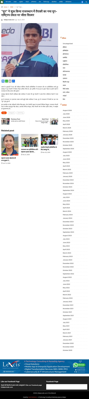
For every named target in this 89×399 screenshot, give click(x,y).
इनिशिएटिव (65, 50)
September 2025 (68, 148)
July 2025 (66, 155)
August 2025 (67, 152)
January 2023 (67, 260)
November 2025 (68, 142)
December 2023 (68, 221)
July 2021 (66, 322)
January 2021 (67, 340)
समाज (64, 85)
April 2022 (66, 291)
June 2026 (66, 117)
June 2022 (66, 284)
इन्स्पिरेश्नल (66, 54)
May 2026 (66, 121)
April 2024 (66, 208)
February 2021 (67, 336)
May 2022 (66, 288)
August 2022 (67, 277)
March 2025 (67, 169)
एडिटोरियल (65, 64)
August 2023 (67, 235)
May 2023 (66, 246)
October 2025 (67, 145)
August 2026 (67, 110)
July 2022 (66, 281)
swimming (20, 113)
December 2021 (68, 305)
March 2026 (67, 128)
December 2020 (68, 343)
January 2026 (67, 135)
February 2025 (68, 173)
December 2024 (68, 180)
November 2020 (68, 347)
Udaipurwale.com (9, 19)
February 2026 (68, 131)
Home (5, 7)
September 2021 (68, 315)
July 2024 (66, 197)
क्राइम (64, 75)
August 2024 (67, 194)
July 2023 (66, 239)
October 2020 (67, 350)
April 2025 (66, 166)
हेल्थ (64, 99)
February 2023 (68, 256)
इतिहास (65, 47)
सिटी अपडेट (66, 89)
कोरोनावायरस (66, 71)
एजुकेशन (65, 61)
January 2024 (67, 218)
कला (64, 68)
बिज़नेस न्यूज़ (66, 82)
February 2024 (68, 215)
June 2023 (66, 242)
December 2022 (68, 263)
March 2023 (67, 253)
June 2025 (66, 159)
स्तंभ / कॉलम (66, 92)
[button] (86, 2)
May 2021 (66, 326)
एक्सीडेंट (65, 57)
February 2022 (68, 298)
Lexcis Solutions (32, 397)
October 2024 (67, 187)
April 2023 (66, 249)
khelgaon (11, 113)
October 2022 (67, 270)
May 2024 (66, 204)
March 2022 (67, 294)
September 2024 (68, 190)
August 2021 (67, 319)
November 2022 (68, 267)
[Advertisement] (74, 24)
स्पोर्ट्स (11, 7)
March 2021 (67, 333)
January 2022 (67, 301)
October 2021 (67, 312)
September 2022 (68, 274)
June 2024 (66, 201)
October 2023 (67, 228)
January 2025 (67, 176)
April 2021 (66, 329)
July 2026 (66, 114)
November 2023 (68, 225)
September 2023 (68, 232)
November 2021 (68, 308)
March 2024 (67, 211)
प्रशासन (65, 78)
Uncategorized (68, 43)
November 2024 (68, 183)
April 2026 (66, 124)
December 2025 (68, 138)
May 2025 (66, 162)
